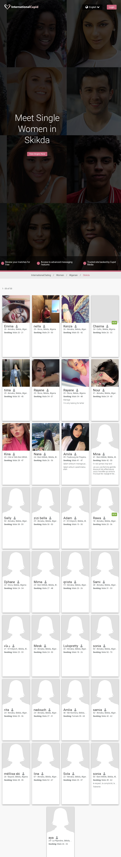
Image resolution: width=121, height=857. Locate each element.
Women (60, 275)
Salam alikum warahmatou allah (74, 468)
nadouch (40, 710)
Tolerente (97, 787)
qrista (67, 582)
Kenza (67, 326)
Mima (38, 582)
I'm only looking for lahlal (73, 403)
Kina (7, 454)
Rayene (39, 390)
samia (97, 710)
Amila (67, 454)
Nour (96, 390)
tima (7, 390)
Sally (7, 518)
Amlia (67, 710)
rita (6, 710)
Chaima (98, 326)
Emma (8, 326)
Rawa (97, 518)
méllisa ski (12, 774)
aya (51, 838)
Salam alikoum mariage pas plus (75, 464)
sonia (97, 646)
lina (36, 774)
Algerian (73, 275)
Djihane (9, 582)
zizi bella (40, 518)
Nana (37, 454)
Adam (67, 518)
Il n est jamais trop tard (102, 464)
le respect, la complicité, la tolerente (105, 783)
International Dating (41, 275)
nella (37, 326)
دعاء (7, 646)
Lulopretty (70, 646)
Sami (97, 582)
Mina (96, 454)
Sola (66, 774)
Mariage (66, 400)
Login (111, 7)
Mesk (38, 646)
